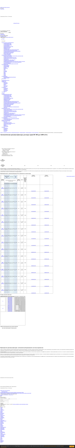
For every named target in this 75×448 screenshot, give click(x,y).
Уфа (1, 439)
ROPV (5, 73)
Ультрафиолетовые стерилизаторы (9, 60)
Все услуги (5, 121)
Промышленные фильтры (15, 132)
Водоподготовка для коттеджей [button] (6, 55)
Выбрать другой (3, 36)
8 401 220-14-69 (7, 7)
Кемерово (1, 421)
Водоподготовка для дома (6, 108)
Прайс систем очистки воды (6, 120)
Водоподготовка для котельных (8, 52)
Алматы (1, 409)
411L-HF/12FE (2, 235)
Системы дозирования (7, 54)
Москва (1, 424)
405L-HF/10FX (2, 195)
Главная (3, 38)
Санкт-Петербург (2, 434)
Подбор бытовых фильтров (8, 119)
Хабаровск (2, 440)
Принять (71, 446)
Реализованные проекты (5, 80)
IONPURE (5, 71)
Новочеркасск (2, 429)
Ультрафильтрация (6, 48)
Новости (5, 84)
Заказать (2, 403)
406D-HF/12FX (2, 249)
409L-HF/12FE (2, 222)
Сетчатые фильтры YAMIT (8, 96)
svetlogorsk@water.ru (16, 23)
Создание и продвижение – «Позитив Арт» (6, 394)
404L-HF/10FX (2, 188)
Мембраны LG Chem (7, 99)
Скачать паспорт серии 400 (70, 176)
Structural (5, 67)
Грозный (1, 416)
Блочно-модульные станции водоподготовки (10, 50)
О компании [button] (4, 87)
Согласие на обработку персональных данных (17, 392)
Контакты (3, 127)
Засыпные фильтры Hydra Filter (8, 46)
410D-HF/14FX (2, 276)
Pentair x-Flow (6, 68)
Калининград (2, 420)
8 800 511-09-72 (2, 7)
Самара (1, 433)
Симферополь (2, 436)
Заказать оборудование (4, 31)
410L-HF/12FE (2, 229)
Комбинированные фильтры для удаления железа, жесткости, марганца (14, 61)
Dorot (4, 72)
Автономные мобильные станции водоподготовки (11, 49)
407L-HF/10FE (2, 208)
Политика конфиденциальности (5, 392)
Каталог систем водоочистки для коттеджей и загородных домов (13, 109)
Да (0, 36)
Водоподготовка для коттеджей (26, 393)
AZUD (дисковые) (6, 65)
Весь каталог (4, 78)
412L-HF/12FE (2, 242)
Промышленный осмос (7, 47)
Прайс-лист (5, 86)
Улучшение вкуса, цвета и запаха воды (9, 59)
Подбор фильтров (4, 117)
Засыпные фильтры (7, 45)
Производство (6, 88)
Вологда (1, 414)
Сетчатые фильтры (9, 393)
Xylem (5, 74)
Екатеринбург (2, 417)
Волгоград (1, 413)
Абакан (1, 407)
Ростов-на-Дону (2, 432)
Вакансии (5, 91)
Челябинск (2, 441)
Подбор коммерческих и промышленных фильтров (11, 118)
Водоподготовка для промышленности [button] (8, 42)
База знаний (5, 82)
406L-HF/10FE (2, 201)
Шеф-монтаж (6, 125)
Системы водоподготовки (7, 132)
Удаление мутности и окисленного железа (10, 57)
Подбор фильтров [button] (4, 76)
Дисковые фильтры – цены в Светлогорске (32, 132)
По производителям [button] (5, 64)
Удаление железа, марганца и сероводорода (10, 58)
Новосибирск (2, 428)
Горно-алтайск (2, 415)
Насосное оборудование (7, 53)
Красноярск (2, 423)
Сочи (1, 437)
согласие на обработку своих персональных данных (20, 404)
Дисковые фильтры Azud (7, 43)
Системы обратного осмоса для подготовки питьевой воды (12, 62)
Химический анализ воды (8, 122)
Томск (1, 438)
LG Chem (5, 70)
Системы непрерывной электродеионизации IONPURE (12, 51)
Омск (1, 430)
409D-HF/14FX (2, 269)
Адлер (1, 408)
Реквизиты (5, 89)
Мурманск (1, 425)
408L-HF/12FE (2, 215)
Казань (1, 419)
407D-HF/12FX (2, 256)
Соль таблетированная (7, 116)
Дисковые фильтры (22, 132)
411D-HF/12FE (2, 283)
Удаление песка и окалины (8, 56)
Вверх (1, 395)
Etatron (5, 75)
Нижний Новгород (3, 427)
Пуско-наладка (6, 126)
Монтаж (5, 124)
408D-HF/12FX (2, 263)
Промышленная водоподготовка (7, 94)
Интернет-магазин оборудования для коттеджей (11, 63)
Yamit (4, 69)
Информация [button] (4, 81)
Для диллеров (6, 90)
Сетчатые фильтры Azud (7, 44)
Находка (1, 426)
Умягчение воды (6, 112)
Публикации (6, 83)
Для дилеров (6, 85)
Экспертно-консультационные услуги (9, 123)
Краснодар (2, 422)
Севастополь (2, 435)
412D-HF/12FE (2, 290)
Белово (1, 412)
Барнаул (1, 411)
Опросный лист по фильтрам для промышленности (11, 106)
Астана (1, 410)
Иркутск (1, 418)
